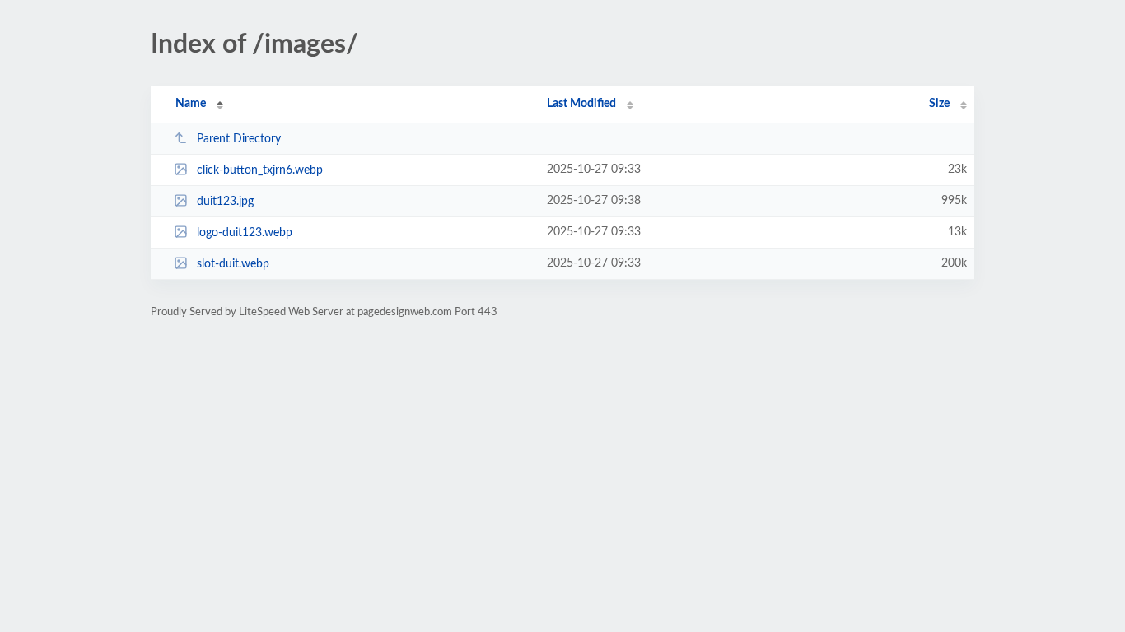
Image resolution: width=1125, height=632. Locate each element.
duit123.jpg (225, 201)
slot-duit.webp (233, 264)
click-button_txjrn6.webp (260, 170)
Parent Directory (239, 139)
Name (190, 103)
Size (939, 103)
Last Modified (581, 103)
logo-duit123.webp (244, 233)
